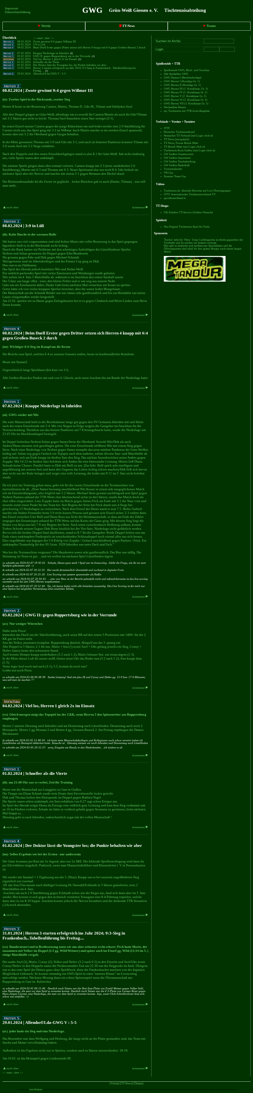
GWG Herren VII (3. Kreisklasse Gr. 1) (186, 103)
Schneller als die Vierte (46, 62)
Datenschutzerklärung (17, 12)
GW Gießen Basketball (177, 165)
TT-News (128, 26)
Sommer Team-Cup (175, 176)
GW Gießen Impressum (177, 157)
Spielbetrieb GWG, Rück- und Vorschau (187, 70)
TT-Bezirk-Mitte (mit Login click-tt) (184, 146)
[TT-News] (126, 1083)
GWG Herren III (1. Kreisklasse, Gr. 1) (186, 88)
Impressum (11, 8)
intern (249, 10)
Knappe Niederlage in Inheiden (53, 53)
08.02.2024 (24, 41)
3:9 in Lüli (39, 44)
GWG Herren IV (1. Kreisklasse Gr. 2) (185, 92)
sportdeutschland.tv (175, 197)
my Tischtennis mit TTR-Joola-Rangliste (187, 110)
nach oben (12, 207)
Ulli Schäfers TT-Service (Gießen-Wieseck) (188, 212)
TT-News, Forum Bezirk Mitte (181, 142)
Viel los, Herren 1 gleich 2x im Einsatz (57, 59)
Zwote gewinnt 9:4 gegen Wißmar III (55, 41)
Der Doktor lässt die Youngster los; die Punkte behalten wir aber (70, 65)
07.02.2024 (24, 53)
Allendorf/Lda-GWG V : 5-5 (49, 73)
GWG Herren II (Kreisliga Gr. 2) (182, 84)
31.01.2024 (24, 68)
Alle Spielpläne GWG (176, 73)
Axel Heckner (35, 1089)
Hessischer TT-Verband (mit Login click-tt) (188, 135)
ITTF (167, 128)
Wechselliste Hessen (175, 107)
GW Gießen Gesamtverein (178, 154)
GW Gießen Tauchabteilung (179, 161)
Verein (45, 26)
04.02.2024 (24, 59)
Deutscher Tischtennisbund (179, 131)
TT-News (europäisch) (176, 139)
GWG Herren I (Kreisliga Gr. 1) (182, 81)
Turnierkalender (173, 168)
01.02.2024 (24, 62)
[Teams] (138, 1083)
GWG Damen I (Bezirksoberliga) (182, 77)
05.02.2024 (24, 56)
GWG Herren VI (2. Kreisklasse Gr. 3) (185, 99)
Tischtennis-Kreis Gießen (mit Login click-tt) (189, 150)
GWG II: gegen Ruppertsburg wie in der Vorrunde (64, 56)
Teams (211, 26)
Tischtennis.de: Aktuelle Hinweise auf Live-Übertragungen (197, 190)
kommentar (139, 207)
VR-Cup (168, 172)
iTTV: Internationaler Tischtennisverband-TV (190, 194)
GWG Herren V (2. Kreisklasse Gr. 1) (185, 96)
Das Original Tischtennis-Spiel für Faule (187, 226)
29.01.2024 (24, 73)
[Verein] (114, 1083)
